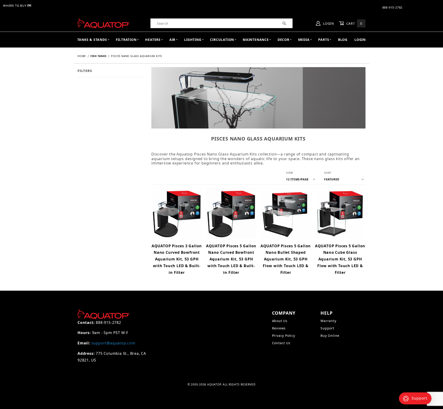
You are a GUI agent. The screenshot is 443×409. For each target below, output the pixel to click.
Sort (327, 172)
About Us (279, 321)
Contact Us (281, 343)
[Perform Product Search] (284, 23)
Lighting (192, 39)
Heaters (153, 39)
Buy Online (329, 335)
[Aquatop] (103, 23)
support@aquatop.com (113, 343)
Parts (323, 39)
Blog (342, 39)
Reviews (279, 328)
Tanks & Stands (92, 39)
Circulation (222, 39)
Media (304, 39)
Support (327, 328)
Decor (283, 39)
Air (172, 39)
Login (328, 23)
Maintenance (256, 39)
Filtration (126, 39)
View (289, 172)
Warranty (328, 321)
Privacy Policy (283, 335)
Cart (353, 23)
